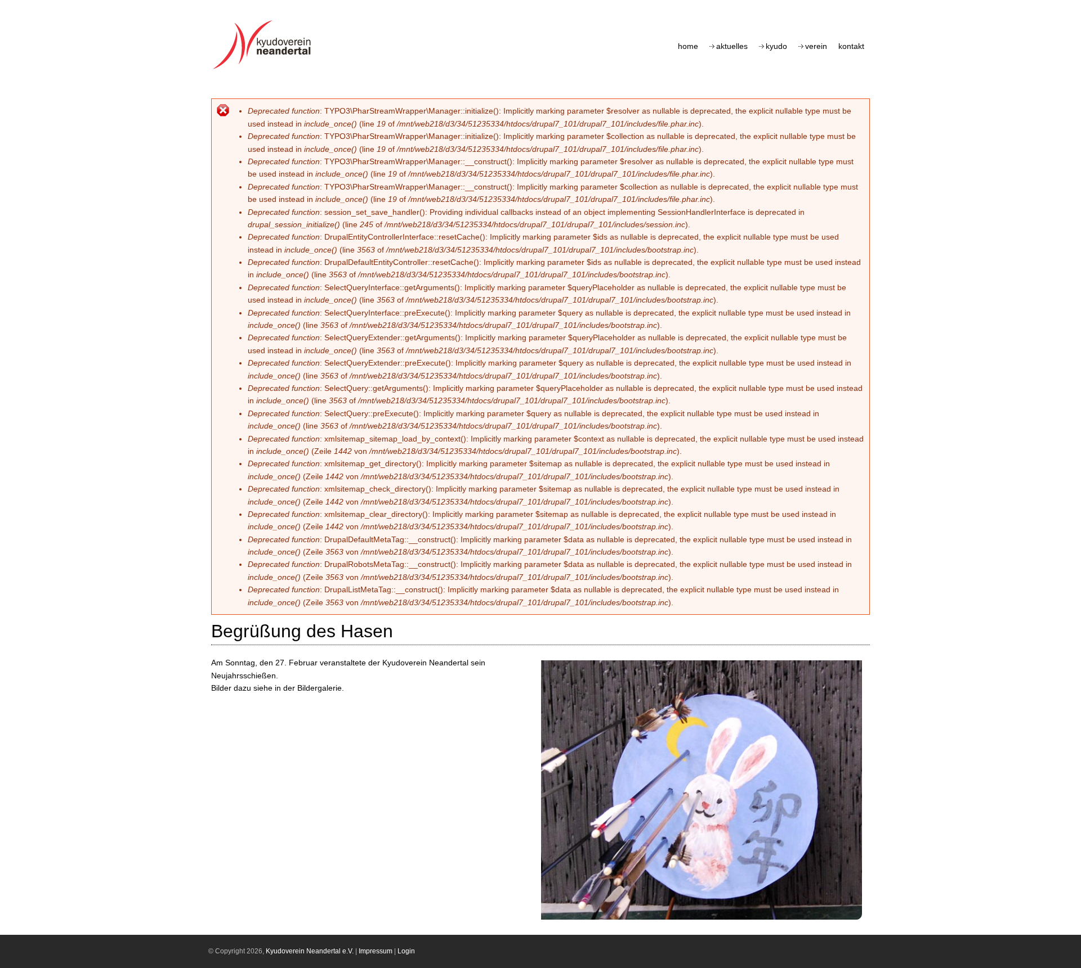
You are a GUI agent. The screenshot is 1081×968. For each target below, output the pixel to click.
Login (406, 951)
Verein (816, 46)
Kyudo (776, 46)
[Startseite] (265, 69)
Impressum (375, 951)
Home (688, 46)
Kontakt (851, 46)
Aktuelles (732, 46)
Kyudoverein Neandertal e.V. (310, 951)
